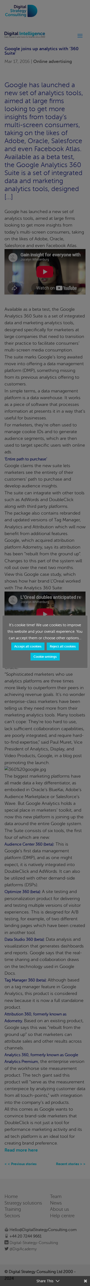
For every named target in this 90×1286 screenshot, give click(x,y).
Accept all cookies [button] (28, 646)
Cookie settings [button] (45, 656)
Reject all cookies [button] (63, 646)
